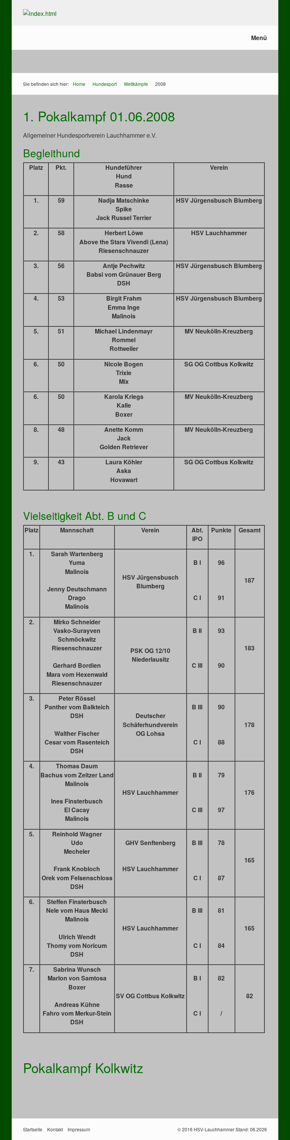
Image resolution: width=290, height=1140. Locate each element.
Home (79, 84)
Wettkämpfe (136, 84)
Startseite (32, 1129)
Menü (259, 37)
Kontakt (55, 1129)
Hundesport (105, 84)
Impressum (79, 1129)
